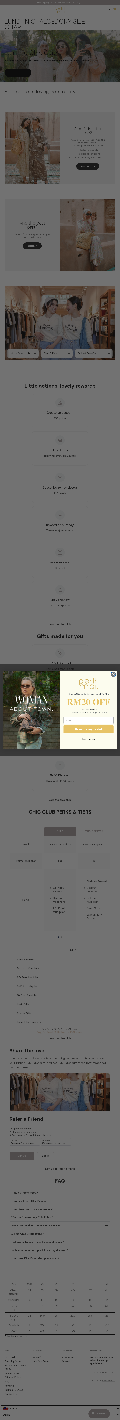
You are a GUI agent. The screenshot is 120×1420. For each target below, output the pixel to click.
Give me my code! (88, 729)
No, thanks (88, 739)
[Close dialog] (113, 674)
